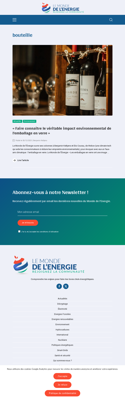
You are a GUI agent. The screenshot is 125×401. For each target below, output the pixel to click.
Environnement (29, 121)
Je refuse (62, 385)
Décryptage (62, 304)
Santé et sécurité (62, 355)
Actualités (17, 121)
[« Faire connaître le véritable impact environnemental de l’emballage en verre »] (62, 80)
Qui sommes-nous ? (62, 360)
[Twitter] (66, 287)
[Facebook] (59, 287)
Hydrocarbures (62, 330)
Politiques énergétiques (62, 345)
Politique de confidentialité (62, 393)
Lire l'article (23, 160)
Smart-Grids (62, 350)
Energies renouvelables (62, 319)
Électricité (62, 309)
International (62, 335)
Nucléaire (62, 340)
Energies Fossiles (62, 314)
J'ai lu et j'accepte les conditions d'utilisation (40, 231)
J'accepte (62, 376)
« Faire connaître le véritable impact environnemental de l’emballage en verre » (62, 131)
